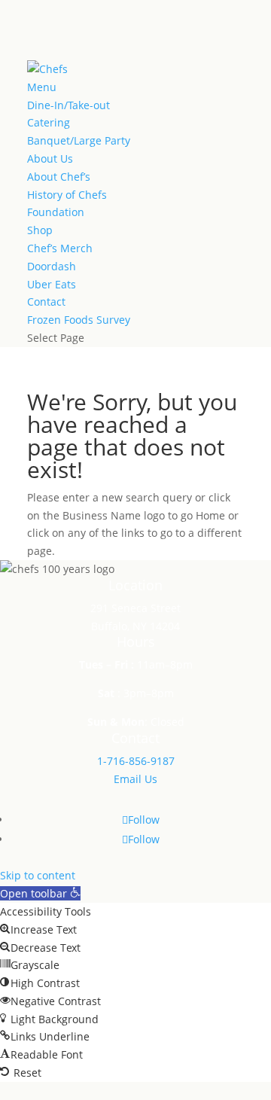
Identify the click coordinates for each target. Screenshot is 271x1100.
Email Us (135, 779)
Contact (46, 301)
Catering (48, 122)
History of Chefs (67, 194)
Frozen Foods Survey (78, 319)
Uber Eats (51, 284)
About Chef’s (58, 176)
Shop (40, 230)
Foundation (55, 212)
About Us (50, 158)
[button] (40, 893)
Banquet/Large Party (78, 140)
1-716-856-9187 (136, 761)
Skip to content (37, 875)
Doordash (51, 266)
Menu (41, 87)
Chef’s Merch (60, 248)
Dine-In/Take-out (68, 105)
